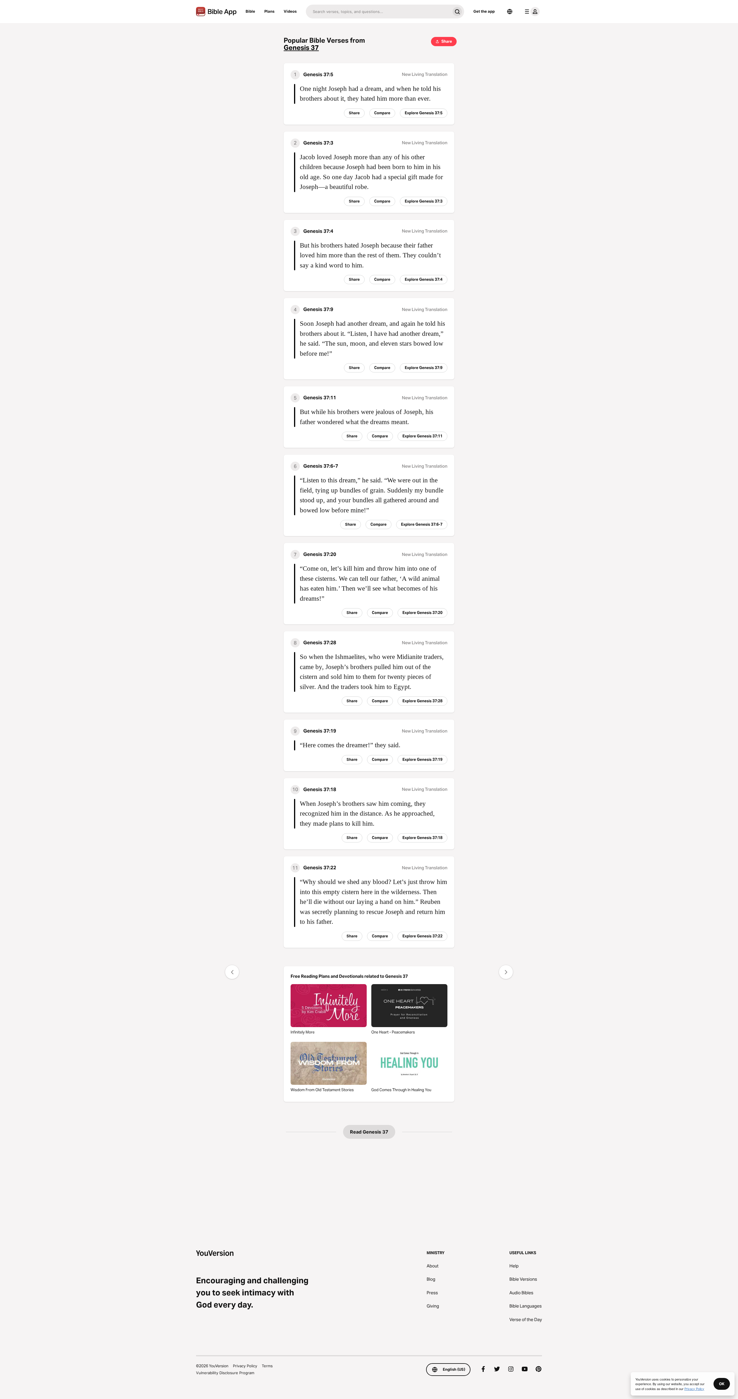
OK (721, 1383)
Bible (250, 11)
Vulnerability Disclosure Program (225, 1372)
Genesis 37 (301, 47)
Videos (290, 11)
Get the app (484, 11)
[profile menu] (531, 11)
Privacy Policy (245, 1366)
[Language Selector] (509, 11)
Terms (267, 1366)
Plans (269, 11)
